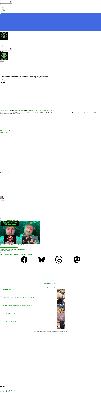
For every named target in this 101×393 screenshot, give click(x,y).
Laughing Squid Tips (8, 174)
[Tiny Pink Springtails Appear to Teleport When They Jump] (61, 320)
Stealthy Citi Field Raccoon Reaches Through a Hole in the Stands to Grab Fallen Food (17, 305)
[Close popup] (0, 13)
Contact (3, 46)
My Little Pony (20, 110)
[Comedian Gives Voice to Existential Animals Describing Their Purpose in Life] (4, 248)
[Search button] (11, 49)
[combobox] (5, 49)
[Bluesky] (2, 82)
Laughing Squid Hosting (50, 283)
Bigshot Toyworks (30, 110)
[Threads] (3, 82)
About (3, 41)
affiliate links (44, 331)
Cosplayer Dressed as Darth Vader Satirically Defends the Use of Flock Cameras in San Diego (16, 254)
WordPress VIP (16, 390)
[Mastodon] (77, 263)
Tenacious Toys (53, 112)
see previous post (8, 110)
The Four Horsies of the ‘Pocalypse (21, 112)
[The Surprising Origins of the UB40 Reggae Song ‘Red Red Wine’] (20, 243)
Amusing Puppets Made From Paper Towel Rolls (9, 247)
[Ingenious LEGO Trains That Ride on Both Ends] (4, 218)
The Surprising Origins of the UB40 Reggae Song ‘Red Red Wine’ (12, 244)
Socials (3, 44)
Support (3, 45)
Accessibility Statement (4, 388)
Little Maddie (2, 110)
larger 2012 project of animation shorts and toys (45, 110)
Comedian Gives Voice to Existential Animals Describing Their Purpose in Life (14, 249)
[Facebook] (0, 82)
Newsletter (4, 43)
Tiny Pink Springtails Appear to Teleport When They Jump (12, 313)
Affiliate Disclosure (11, 388)
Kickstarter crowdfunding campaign (88, 112)
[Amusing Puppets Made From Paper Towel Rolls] (5, 245)
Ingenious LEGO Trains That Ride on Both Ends (9, 220)
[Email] (4, 82)
